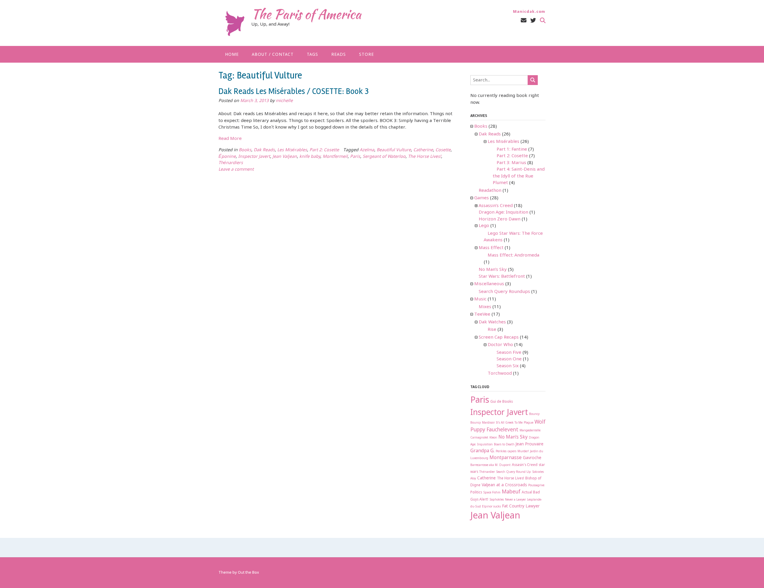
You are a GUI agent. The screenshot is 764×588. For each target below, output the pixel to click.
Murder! (523, 451)
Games (481, 198)
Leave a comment (236, 169)
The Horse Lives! (424, 157)
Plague (528, 423)
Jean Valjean (284, 157)
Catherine (423, 150)
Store (366, 54)
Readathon (490, 191)
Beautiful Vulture (394, 150)
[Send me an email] (523, 20)
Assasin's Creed (524, 465)
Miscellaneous (489, 284)
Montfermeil (335, 157)
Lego (484, 226)
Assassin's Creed (496, 206)
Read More (230, 139)
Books (245, 150)
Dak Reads (264, 150)
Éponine (227, 157)
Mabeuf (511, 492)
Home (232, 54)
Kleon (493, 438)
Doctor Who (500, 345)
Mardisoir (488, 423)
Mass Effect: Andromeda (513, 255)
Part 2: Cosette (324, 150)
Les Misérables (292, 150)
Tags (312, 54)
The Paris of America (306, 14)
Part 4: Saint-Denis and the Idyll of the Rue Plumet (519, 176)
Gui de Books (501, 401)
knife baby (309, 157)
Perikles (501, 451)
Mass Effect (491, 248)
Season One (509, 359)
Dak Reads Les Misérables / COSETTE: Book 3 (293, 91)
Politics (476, 492)
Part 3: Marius (511, 163)
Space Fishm (491, 493)
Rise (492, 330)
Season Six (508, 366)
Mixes (485, 307)
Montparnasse (505, 458)
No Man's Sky (493, 270)
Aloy (473, 479)
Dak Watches (492, 322)
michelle (284, 101)
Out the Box (248, 572)
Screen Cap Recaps (499, 337)
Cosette (443, 150)
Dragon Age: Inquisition (503, 212)
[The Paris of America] (234, 23)
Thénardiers (230, 163)
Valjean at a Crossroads (504, 485)
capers (512, 451)
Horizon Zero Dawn (499, 219)
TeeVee (482, 314)
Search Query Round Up (513, 472)
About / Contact (273, 54)
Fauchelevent (502, 430)
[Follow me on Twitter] (533, 20)
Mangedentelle (530, 431)
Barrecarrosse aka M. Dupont (490, 465)
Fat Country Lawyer (521, 506)
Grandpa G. (482, 451)
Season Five (509, 353)
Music (480, 299)
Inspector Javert (254, 157)
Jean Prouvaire (529, 444)
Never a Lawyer (515, 500)
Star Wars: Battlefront (502, 277)
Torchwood (500, 373)
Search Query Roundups (504, 292)
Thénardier (487, 472)
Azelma (367, 150)
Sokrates (538, 472)
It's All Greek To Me (509, 423)
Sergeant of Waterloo (384, 157)
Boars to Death (504, 445)
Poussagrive (536, 485)
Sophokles (496, 500)
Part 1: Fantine (512, 149)
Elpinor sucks (491, 507)
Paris (355, 157)
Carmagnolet (479, 438)
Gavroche (532, 458)
